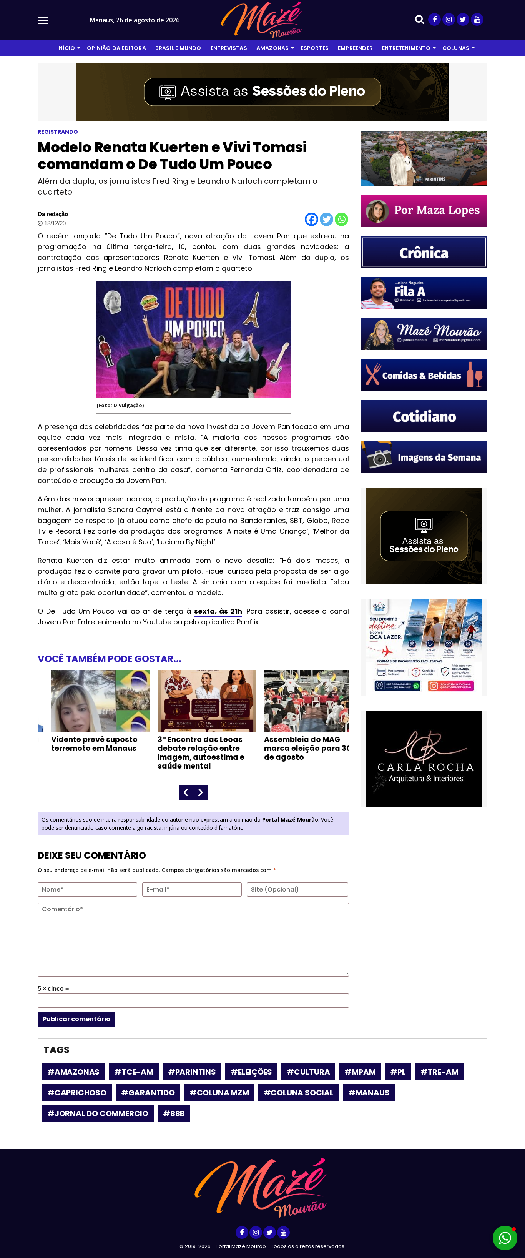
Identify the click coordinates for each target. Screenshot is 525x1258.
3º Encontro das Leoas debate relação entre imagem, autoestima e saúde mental (187, 752)
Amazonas (272, 48)
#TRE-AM (439, 1072)
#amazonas (73, 1072)
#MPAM (359, 1072)
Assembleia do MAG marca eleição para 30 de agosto (294, 748)
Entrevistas (229, 48)
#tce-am (133, 1072)
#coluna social (299, 1092)
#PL (397, 1072)
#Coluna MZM (219, 1092)
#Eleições (251, 1072)
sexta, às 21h (218, 611)
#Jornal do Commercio (97, 1113)
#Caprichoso (76, 1092)
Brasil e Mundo (178, 48)
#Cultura (308, 1072)
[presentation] (186, 792)
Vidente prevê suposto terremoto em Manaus (81, 744)
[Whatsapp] (341, 219)
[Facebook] (311, 219)
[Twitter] (326, 219)
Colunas (455, 48)
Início (66, 48)
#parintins (192, 1072)
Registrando (58, 132)
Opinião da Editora (116, 48)
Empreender (355, 48)
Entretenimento (406, 48)
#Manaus (369, 1092)
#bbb (174, 1113)
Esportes (315, 48)
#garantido (148, 1092)
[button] (505, 1238)
